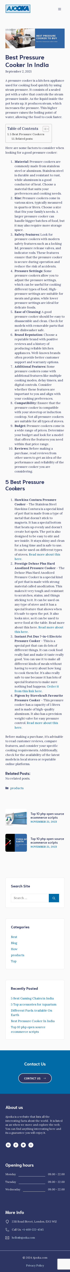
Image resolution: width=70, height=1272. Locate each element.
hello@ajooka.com (23, 1237)
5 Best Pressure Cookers (27, 134)
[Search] (54, 898)
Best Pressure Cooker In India (33, 1021)
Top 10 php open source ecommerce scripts (47, 815)
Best (14, 937)
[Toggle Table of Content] (44, 129)
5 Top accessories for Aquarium (33, 1004)
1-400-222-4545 (34, 1229)
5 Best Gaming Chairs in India (32, 998)
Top (13, 961)
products (17, 788)
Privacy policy (35, 1265)
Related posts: (24, 138)
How (14, 949)
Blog (14, 943)
